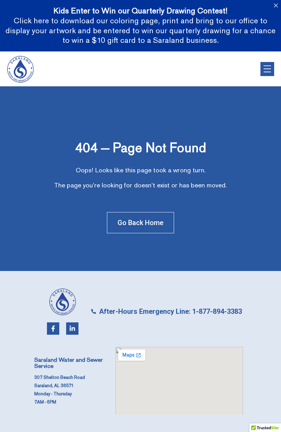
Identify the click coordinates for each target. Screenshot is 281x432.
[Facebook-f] (53, 328)
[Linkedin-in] (72, 328)
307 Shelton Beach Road (59, 377)
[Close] (275, 5)
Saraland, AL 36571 (54, 385)
